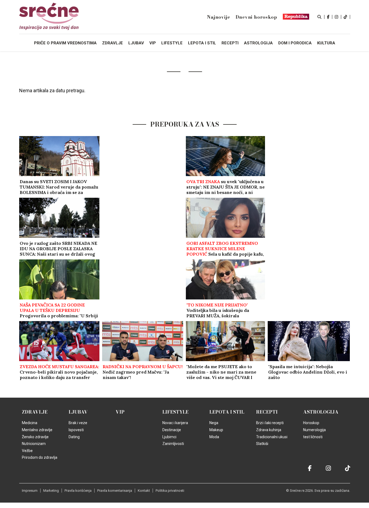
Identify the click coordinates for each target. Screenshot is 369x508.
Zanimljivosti (173, 443)
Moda (214, 437)
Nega (213, 423)
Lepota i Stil (226, 411)
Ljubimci (169, 437)
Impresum (30, 491)
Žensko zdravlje (35, 437)
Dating (74, 437)
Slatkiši (262, 443)
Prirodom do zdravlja (39, 457)
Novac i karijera (175, 423)
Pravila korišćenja (78, 491)
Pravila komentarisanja (114, 491)
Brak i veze (78, 423)
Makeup (216, 430)
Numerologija (314, 430)
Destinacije (171, 430)
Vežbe (27, 450)
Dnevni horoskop (256, 17)
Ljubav (78, 411)
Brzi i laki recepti (270, 423)
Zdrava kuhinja (268, 430)
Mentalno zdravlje (37, 430)
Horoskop (311, 423)
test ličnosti (313, 437)
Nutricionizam (34, 443)
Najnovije (218, 17)
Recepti (267, 411)
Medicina (29, 423)
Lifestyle (175, 411)
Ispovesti (76, 430)
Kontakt (144, 491)
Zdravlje (35, 411)
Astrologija (320, 411)
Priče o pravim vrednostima (65, 43)
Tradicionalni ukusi (271, 437)
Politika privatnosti (170, 491)
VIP (120, 411)
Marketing (51, 491)
